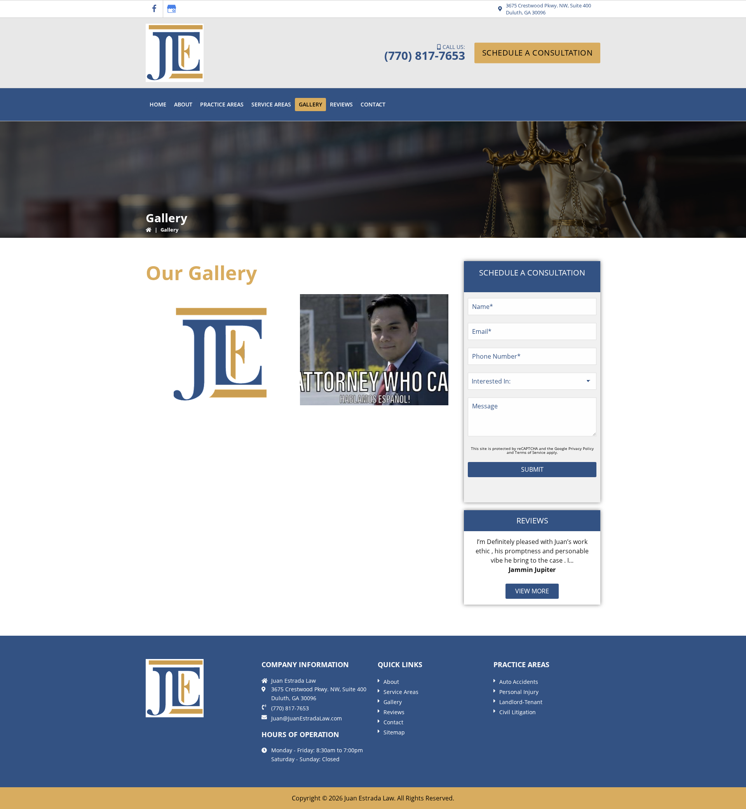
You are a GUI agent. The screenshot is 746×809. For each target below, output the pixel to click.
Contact (393, 722)
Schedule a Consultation (537, 52)
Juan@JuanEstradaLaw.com (306, 718)
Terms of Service (530, 452)
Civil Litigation (517, 712)
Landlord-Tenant (520, 702)
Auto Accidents (518, 681)
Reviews (393, 712)
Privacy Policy (581, 448)
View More (532, 591)
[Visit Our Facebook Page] (154, 9)
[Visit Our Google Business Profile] (171, 9)
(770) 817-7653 (424, 55)
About (391, 681)
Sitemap (394, 732)
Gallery (392, 702)
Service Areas (400, 692)
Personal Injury (519, 692)
